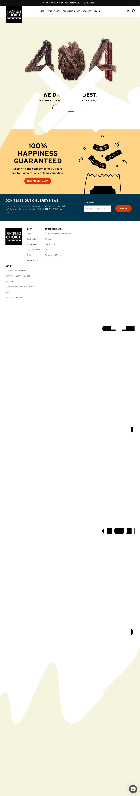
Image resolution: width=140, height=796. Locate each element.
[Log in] (128, 10)
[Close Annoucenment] (70, 101)
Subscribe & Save (71, 11)
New (29, 234)
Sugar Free (31, 244)
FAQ (46, 250)
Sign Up (123, 208)
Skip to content (70, 2)
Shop (42, 11)
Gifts (29, 255)
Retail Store (32, 260)
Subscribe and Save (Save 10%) (19, 287)
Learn (97, 11)
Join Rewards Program (15, 271)
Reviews (48, 239)
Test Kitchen (54, 11)
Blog (7, 292)
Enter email (89, 203)
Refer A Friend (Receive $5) (17, 276)
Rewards (87, 11)
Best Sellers (32, 239)
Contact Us (50, 244)
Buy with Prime (33, 250)
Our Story (9, 281)
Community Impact (13, 297)
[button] (133, 789)
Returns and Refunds (54, 255)
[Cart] (133, 10)
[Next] (133, 3)
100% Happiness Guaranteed (58, 234)
